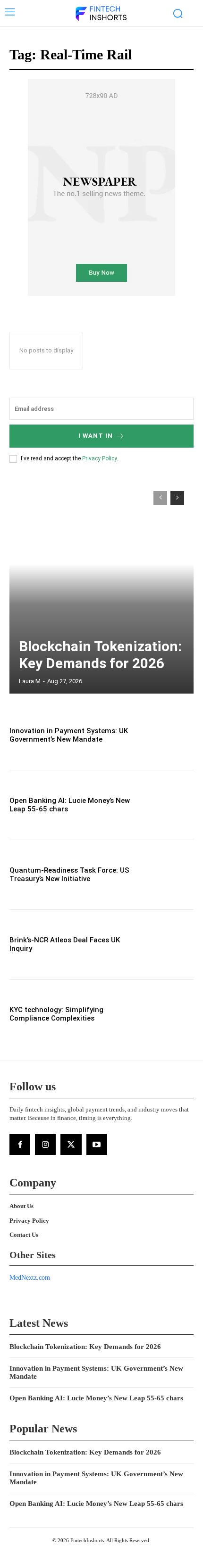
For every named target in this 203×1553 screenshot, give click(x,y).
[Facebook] (19, 1144)
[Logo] (100, 14)
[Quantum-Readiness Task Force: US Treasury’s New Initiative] (166, 874)
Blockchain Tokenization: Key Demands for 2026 (100, 654)
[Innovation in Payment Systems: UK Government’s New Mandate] (166, 735)
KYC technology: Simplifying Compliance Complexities (56, 1013)
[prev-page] (160, 498)
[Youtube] (96, 1144)
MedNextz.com (29, 1277)
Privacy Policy (99, 458)
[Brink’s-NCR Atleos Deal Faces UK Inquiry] (166, 944)
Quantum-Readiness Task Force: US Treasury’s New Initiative (69, 874)
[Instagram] (45, 1144)
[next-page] (177, 498)
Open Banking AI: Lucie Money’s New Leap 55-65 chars (96, 1398)
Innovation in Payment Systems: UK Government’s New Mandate (68, 735)
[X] (70, 1144)
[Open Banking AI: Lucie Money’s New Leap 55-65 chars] (166, 805)
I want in (95, 435)
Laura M (30, 681)
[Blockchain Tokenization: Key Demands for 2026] (101, 588)
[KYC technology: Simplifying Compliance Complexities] (166, 1014)
